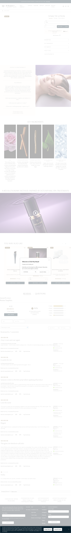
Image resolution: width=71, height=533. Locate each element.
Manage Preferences (48, 529)
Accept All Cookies (57, 529)
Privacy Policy (20, 529)
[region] (35, 529)
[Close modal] (49, 259)
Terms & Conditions (36, 530)
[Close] (68, 529)
